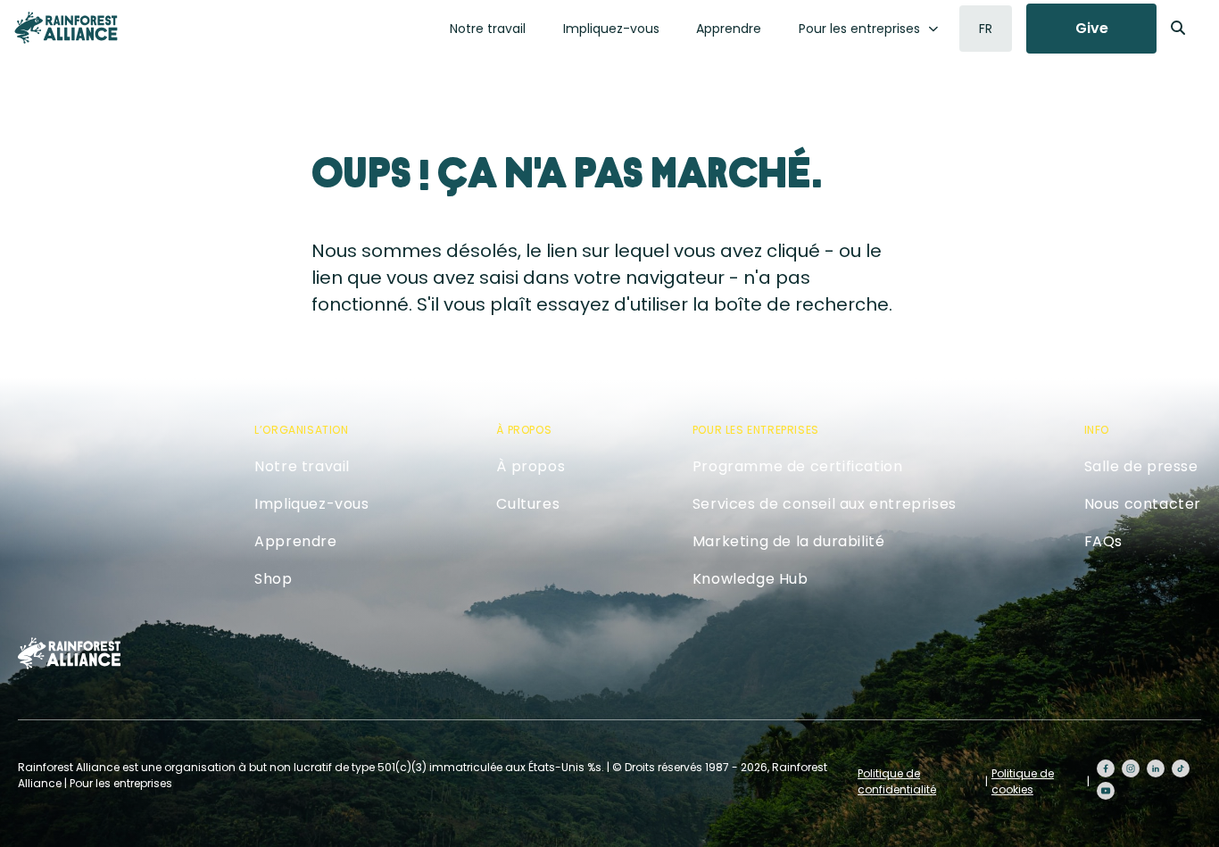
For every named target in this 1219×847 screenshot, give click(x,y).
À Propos (523, 429)
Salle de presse (1141, 466)
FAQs (1103, 541)
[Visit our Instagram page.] (1131, 768)
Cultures (528, 504)
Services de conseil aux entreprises (824, 504)
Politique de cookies (1022, 781)
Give (1091, 28)
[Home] (66, 28)
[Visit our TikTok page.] (1181, 768)
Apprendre (728, 28)
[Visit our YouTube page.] (1106, 791)
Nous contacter (1142, 504)
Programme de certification (797, 466)
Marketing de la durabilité (788, 541)
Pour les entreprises (859, 28)
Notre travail (488, 28)
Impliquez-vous (611, 28)
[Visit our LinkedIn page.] (1156, 768)
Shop (273, 579)
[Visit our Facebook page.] (1106, 768)
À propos (530, 466)
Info (1096, 429)
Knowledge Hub (750, 579)
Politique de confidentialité (897, 781)
